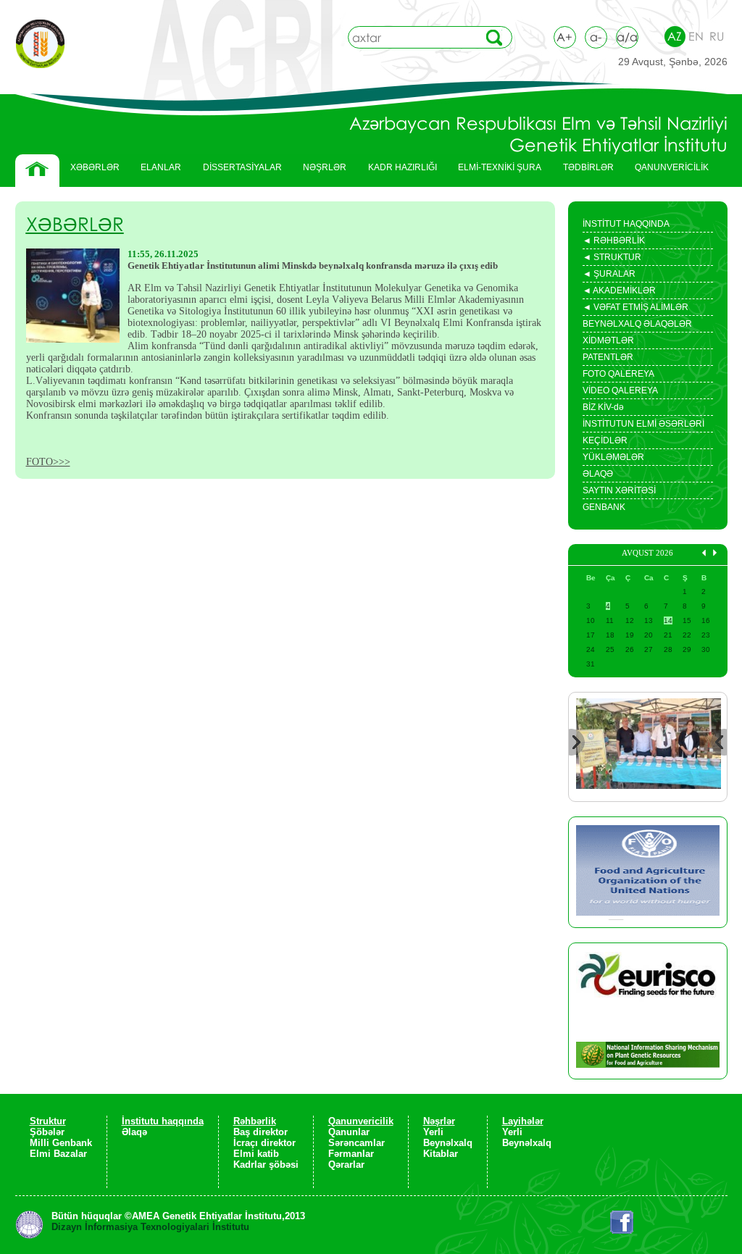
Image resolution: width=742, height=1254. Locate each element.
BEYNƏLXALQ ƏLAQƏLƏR (637, 324)
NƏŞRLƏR (319, 171)
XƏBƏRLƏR (95, 167)
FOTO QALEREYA (618, 374)
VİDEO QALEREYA (620, 390)
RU (716, 36)
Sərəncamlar (356, 1142)
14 (668, 620)
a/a (627, 37)
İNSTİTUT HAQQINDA (626, 224)
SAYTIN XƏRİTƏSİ (619, 490)
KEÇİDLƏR (605, 440)
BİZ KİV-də (603, 407)
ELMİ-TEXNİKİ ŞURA (499, 167)
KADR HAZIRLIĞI (397, 171)
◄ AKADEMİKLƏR (619, 291)
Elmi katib (256, 1153)
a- (595, 37)
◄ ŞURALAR (609, 275)
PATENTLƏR (608, 357)
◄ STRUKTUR (612, 258)
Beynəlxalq (447, 1142)
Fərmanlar (351, 1153)
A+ (564, 37)
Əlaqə (134, 1131)
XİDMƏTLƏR (608, 340)
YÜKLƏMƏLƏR (613, 457)
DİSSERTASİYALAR (237, 171)
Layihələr (522, 1121)
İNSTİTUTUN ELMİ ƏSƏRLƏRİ (643, 424)
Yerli (433, 1131)
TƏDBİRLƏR (583, 171)
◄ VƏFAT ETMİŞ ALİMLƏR (635, 308)
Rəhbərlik (254, 1121)
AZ (674, 36)
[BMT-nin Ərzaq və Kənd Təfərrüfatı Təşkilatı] (648, 872)
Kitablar (440, 1153)
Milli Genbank (61, 1142)
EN (696, 36)
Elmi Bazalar (58, 1153)
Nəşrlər (439, 1121)
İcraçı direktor (264, 1142)
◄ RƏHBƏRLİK (614, 241)
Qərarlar (346, 1164)
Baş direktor (260, 1131)
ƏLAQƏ (598, 474)
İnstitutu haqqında (163, 1121)
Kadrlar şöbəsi (266, 1164)
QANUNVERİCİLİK (666, 171)
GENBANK (604, 507)
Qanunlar (349, 1131)
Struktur (48, 1121)
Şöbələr (47, 1131)
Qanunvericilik (360, 1121)
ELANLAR (161, 167)
